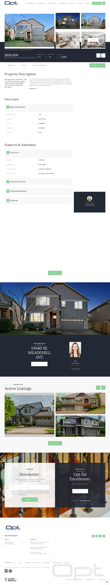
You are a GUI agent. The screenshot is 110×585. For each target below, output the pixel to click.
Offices (88, 3)
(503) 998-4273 (90, 203)
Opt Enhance (52, 3)
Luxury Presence (77, 579)
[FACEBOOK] (93, 536)
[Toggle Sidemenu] (103, 3)
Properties (27, 562)
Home (20, 562)
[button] (97, 65)
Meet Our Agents (57, 562)
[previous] (98, 387)
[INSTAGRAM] (103, 536)
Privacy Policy (24, 494)
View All (93, 39)
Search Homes (37, 562)
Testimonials (62, 3)
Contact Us (97, 3)
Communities (46, 562)
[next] (103, 387)
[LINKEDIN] (100, 536)
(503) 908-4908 (84, 500)
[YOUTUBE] (96, 536)
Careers (80, 3)
